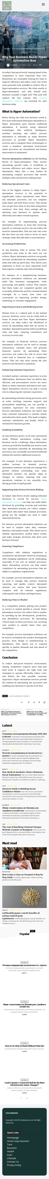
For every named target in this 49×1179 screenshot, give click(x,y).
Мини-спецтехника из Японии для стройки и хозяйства (24, 1005)
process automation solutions (19, 696)
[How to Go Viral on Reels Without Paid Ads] (24, 1031)
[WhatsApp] (44, 702)
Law (3, 824)
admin (14, 65)
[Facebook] (28, 702)
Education (6, 872)
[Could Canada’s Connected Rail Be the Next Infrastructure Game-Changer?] (24, 1067)
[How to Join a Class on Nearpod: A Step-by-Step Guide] (24, 858)
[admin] (8, 65)
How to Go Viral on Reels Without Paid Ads (24, 1046)
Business (7, 49)
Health (5, 910)
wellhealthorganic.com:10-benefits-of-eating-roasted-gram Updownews (21, 916)
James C (24, 973)
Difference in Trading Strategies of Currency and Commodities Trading (37, 713)
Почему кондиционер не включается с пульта (24, 965)
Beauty (5, 769)
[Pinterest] (39, 702)
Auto (4, 731)
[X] (34, 702)
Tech (4, 786)
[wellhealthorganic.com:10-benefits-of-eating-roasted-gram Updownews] (24, 897)
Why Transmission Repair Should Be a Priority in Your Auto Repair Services (11, 713)
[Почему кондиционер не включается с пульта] (24, 950)
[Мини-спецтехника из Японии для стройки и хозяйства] (24, 989)
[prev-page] (21, 1098)
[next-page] (26, 1098)
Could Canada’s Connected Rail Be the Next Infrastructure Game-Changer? (24, 1084)
